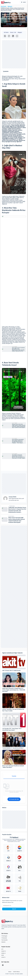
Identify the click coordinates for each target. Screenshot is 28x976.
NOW (2, 955)
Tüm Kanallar (4, 940)
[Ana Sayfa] (6, 2)
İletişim (9, 971)
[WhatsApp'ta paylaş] (13, 36)
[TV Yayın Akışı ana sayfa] (7, 921)
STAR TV (3, 957)
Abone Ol (14, 909)
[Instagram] (2, 965)
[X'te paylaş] (5, 36)
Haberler (3, 942)
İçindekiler (6, 71)
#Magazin (20, 32)
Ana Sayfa (3, 6)
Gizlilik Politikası (16, 971)
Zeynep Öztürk (7, 21)
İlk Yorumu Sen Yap (14, 799)
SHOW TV (3, 951)
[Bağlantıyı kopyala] (17, 36)
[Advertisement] (14, 483)
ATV (2, 949)
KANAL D (3, 953)
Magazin (10, 6)
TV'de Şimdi (4, 938)
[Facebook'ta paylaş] (9, 36)
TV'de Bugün (4, 936)
